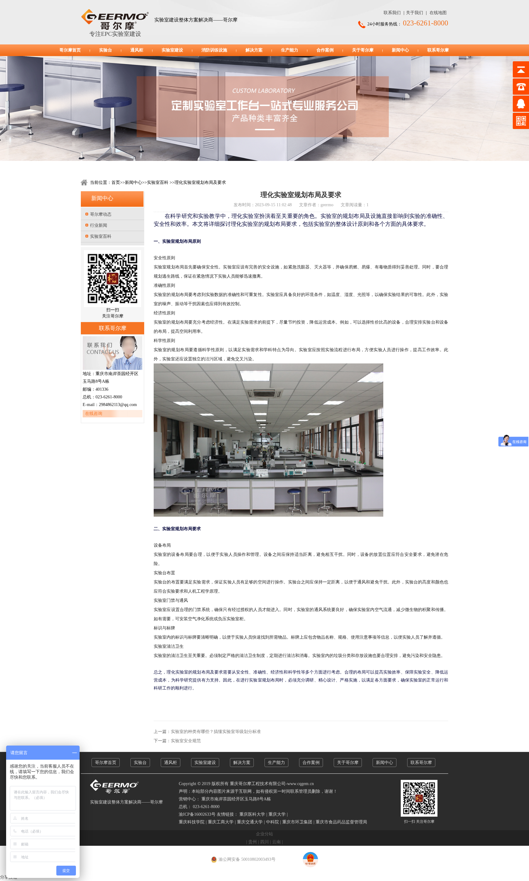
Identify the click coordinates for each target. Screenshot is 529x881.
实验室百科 (157, 182)
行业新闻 (98, 225)
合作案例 (325, 50)
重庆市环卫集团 (297, 822)
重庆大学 (277, 814)
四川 (264, 842)
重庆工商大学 (221, 822)
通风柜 (136, 50)
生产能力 (289, 50)
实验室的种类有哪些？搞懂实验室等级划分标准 (216, 731)
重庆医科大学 (252, 814)
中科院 (272, 822)
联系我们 (392, 12)
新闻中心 (400, 50)
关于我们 (414, 12)
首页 (115, 182)
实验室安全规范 (186, 741)
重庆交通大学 (250, 822)
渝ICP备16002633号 (197, 814)
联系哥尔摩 (438, 50)
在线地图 (438, 12)
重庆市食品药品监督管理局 (341, 822)
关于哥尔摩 (362, 50)
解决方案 (254, 50)
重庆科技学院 (191, 822)
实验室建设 (172, 50)
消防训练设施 (214, 50)
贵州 (252, 842)
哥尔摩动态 (100, 214)
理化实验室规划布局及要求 (200, 182)
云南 (276, 842)
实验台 (105, 50)
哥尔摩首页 (70, 50)
